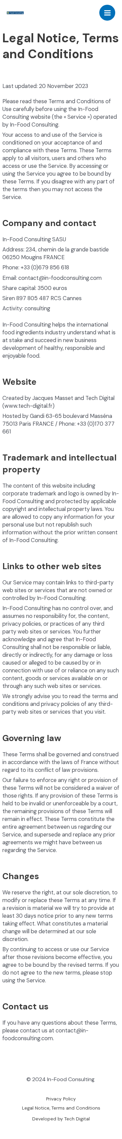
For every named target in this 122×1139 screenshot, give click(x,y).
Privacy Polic (59, 1099)
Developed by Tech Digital (61, 1119)
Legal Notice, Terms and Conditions (61, 1108)
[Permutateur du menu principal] (107, 13)
